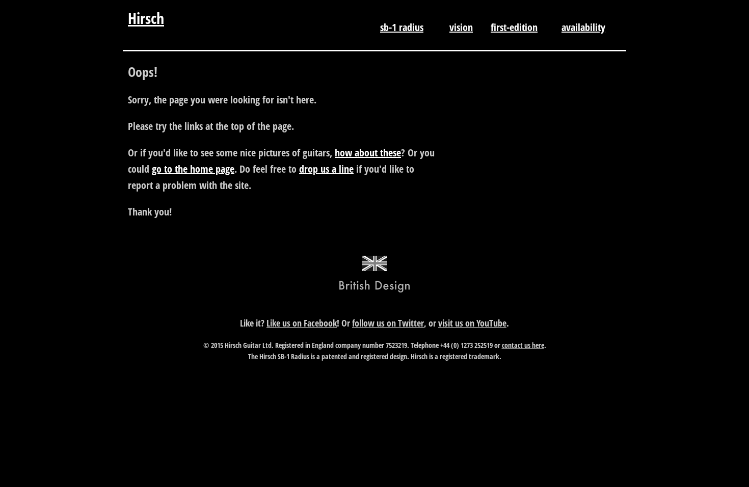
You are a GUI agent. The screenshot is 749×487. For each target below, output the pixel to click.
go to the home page (193, 169)
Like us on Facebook (301, 323)
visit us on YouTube (472, 323)
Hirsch (146, 18)
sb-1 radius (401, 27)
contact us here (523, 345)
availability (583, 27)
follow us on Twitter (388, 323)
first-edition (514, 27)
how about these (368, 152)
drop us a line (326, 169)
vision (461, 27)
